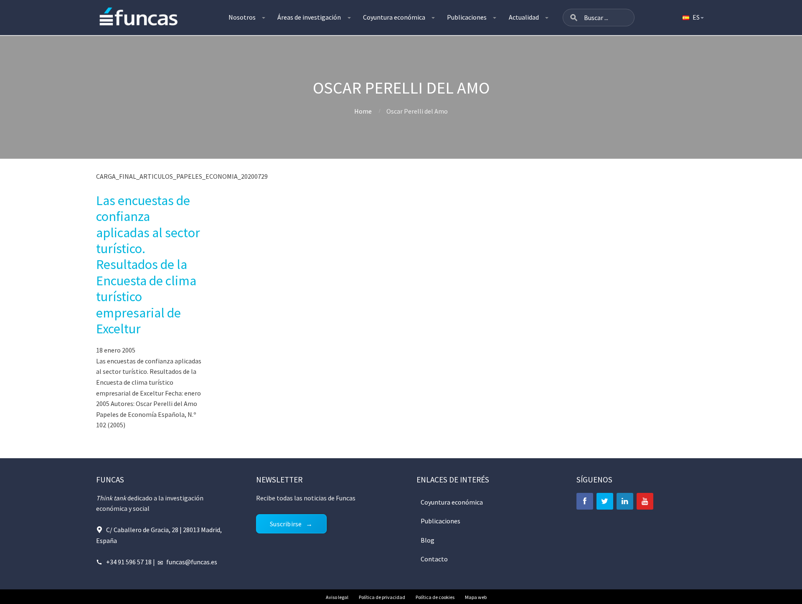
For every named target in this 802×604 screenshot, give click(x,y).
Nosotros (242, 17)
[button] (574, 17)
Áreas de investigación (309, 17)
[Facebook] (584, 501)
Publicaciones (467, 17)
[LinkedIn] (625, 501)
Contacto (434, 559)
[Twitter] (604, 501)
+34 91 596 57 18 (129, 562)
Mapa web (476, 597)
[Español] (692, 17)
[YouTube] (645, 501)
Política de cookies (435, 597)
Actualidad (524, 17)
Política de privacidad (382, 597)
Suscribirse (286, 524)
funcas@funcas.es (191, 562)
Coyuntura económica (394, 17)
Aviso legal (337, 597)
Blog (427, 540)
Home (363, 111)
